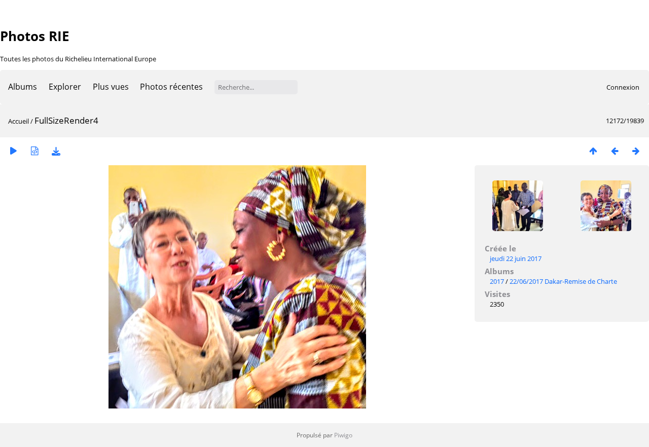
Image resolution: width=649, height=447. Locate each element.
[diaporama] (13, 151)
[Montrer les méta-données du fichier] (34, 151)
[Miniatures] (593, 151)
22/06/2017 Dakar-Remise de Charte (563, 281)
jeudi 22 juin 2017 (516, 258)
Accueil (18, 121)
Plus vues (111, 86)
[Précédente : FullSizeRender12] (614, 151)
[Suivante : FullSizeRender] (635, 151)
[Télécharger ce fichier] (55, 151)
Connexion (622, 87)
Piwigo (343, 435)
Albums (22, 86)
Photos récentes (171, 86)
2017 (497, 281)
